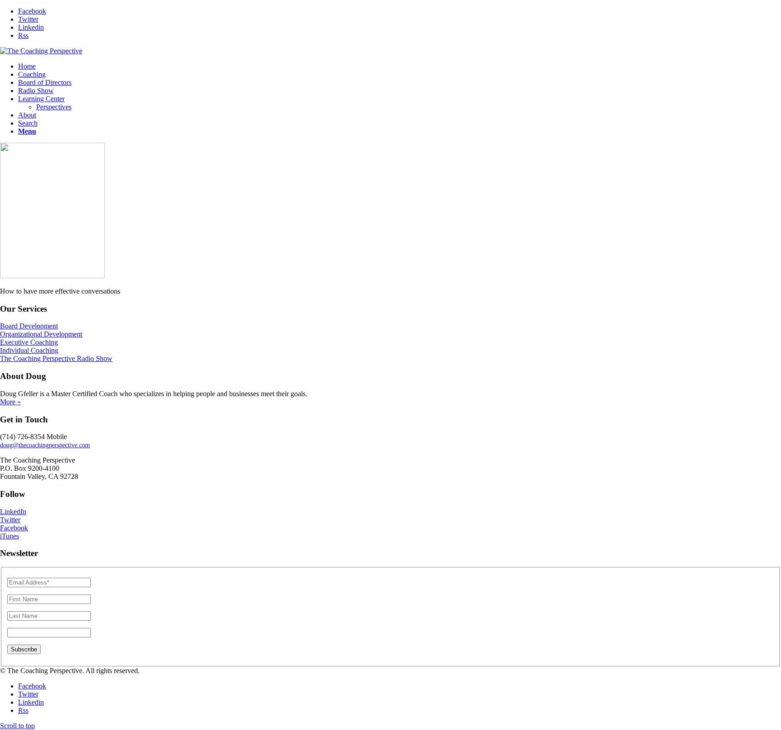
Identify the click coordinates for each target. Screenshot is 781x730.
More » (10, 402)
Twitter (10, 520)
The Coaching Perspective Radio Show (56, 358)
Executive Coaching (29, 342)
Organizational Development (41, 334)
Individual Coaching (29, 350)
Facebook (14, 528)
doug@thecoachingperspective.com (45, 445)
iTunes (9, 536)
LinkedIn (13, 511)
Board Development (29, 326)
